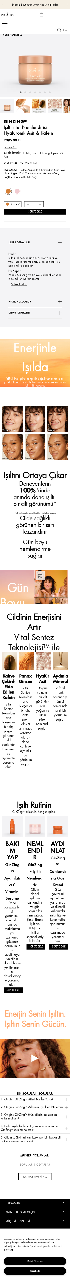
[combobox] (12, 204)
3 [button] (30, 92)
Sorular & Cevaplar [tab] (35, 1164)
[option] (35, 62)
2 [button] (25, 92)
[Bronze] (8, 191)
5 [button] (40, 92)
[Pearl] (17, 191)
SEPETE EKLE (13, 990)
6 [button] (45, 92)
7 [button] (50, 92)
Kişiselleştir (35, 1270)
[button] (35, 1099)
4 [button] (35, 92)
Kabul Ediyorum (35, 1261)
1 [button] (20, 92)
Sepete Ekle (35, 211)
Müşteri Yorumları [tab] (35, 1155)
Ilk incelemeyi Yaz (35, 1176)
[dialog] (42, 14)
